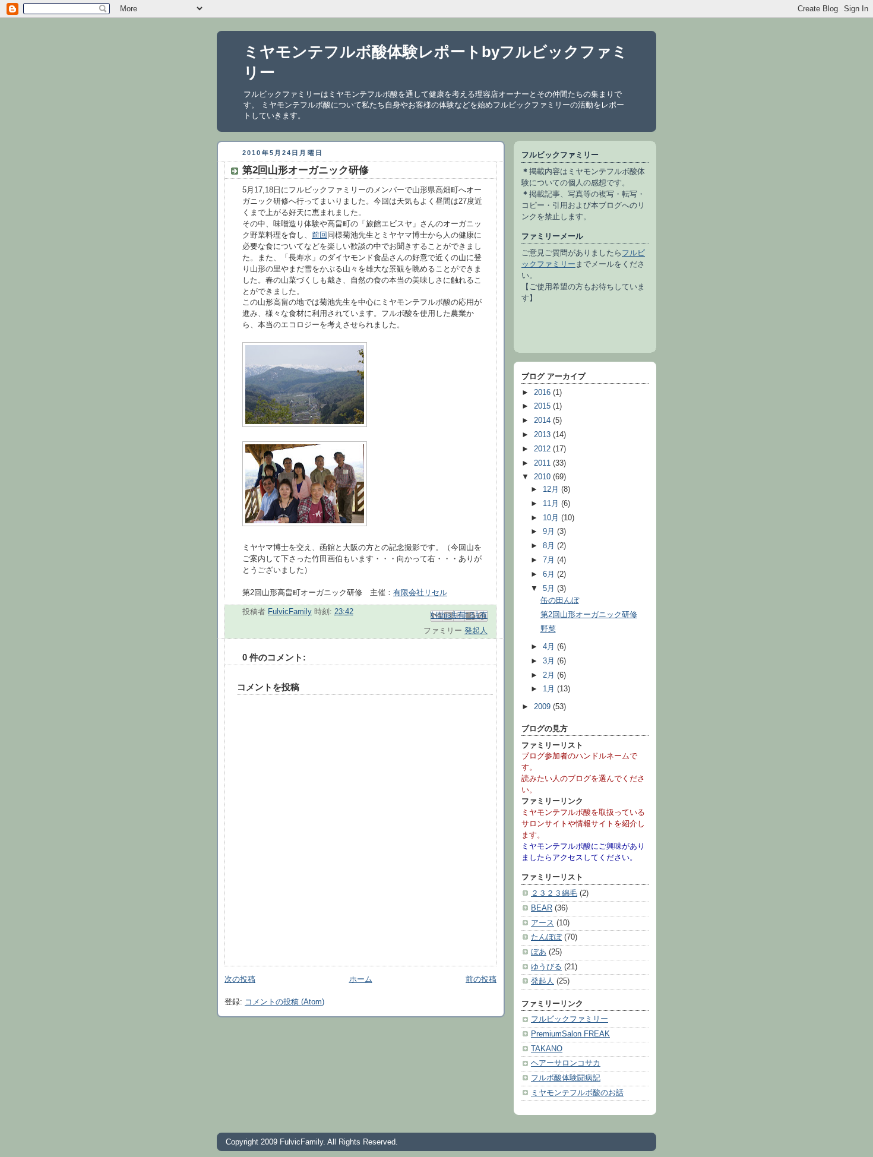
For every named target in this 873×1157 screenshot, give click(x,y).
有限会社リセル (420, 593)
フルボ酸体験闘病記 (565, 1078)
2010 (543, 477)
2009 (543, 707)
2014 (543, 420)
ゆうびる (546, 967)
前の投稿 (481, 979)
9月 (550, 531)
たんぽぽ (546, 937)
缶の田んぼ (559, 600)
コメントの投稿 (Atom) (284, 1002)
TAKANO (546, 1049)
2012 (543, 449)
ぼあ (538, 952)
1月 (550, 689)
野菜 (548, 629)
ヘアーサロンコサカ (565, 1063)
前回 (319, 235)
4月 (550, 647)
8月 (550, 546)
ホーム (360, 979)
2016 (543, 392)
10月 (552, 518)
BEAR (541, 908)
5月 (550, 588)
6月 (550, 574)
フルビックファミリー (569, 1019)
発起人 (476, 631)
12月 (552, 489)
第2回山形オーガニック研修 (588, 615)
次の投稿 (239, 979)
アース (542, 923)
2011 (543, 463)
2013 (543, 435)
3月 (550, 661)
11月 (552, 504)
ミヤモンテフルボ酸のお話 (577, 1093)
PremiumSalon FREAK (570, 1034)
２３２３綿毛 (554, 893)
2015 (543, 406)
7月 (550, 560)
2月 (550, 675)
